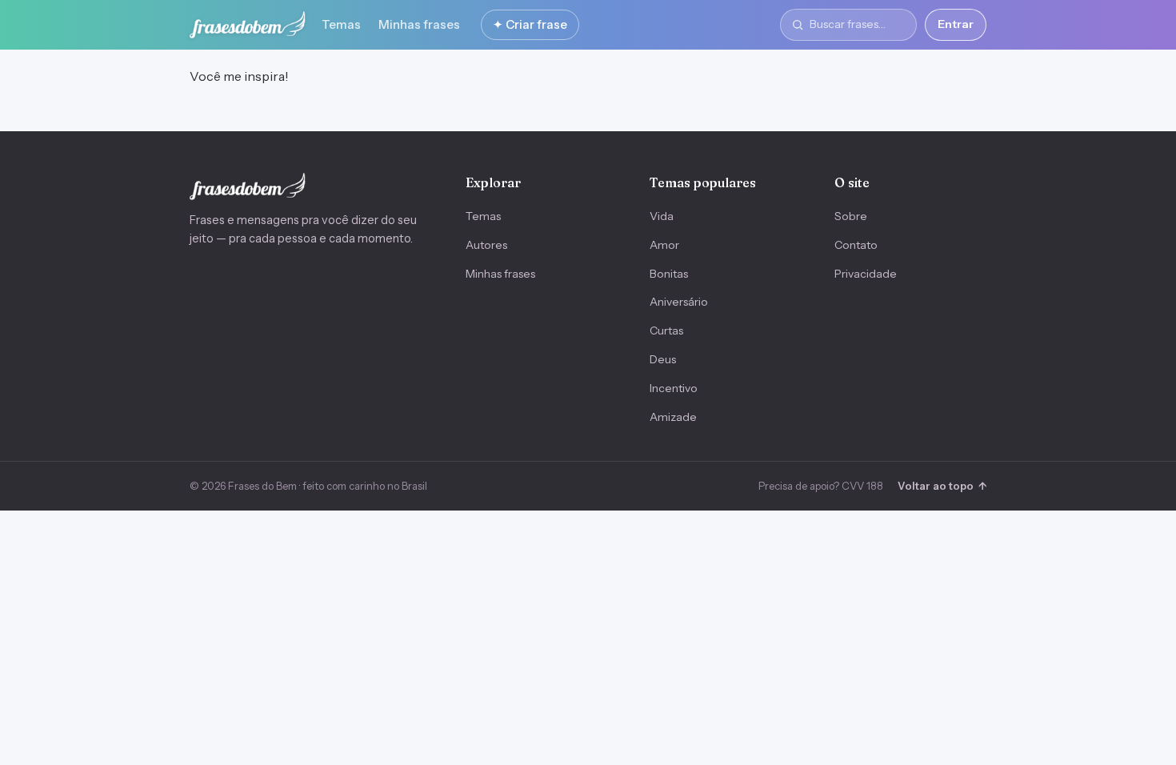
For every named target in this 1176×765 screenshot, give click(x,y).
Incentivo (674, 388)
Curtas (666, 330)
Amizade (673, 417)
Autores (486, 245)
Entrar (956, 24)
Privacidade (865, 273)
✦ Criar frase (530, 24)
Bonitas (669, 273)
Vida (662, 216)
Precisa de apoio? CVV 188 (820, 485)
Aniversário (679, 301)
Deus (663, 359)
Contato (856, 245)
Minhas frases (419, 24)
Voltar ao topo (942, 485)
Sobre (850, 216)
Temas (341, 24)
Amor (664, 245)
